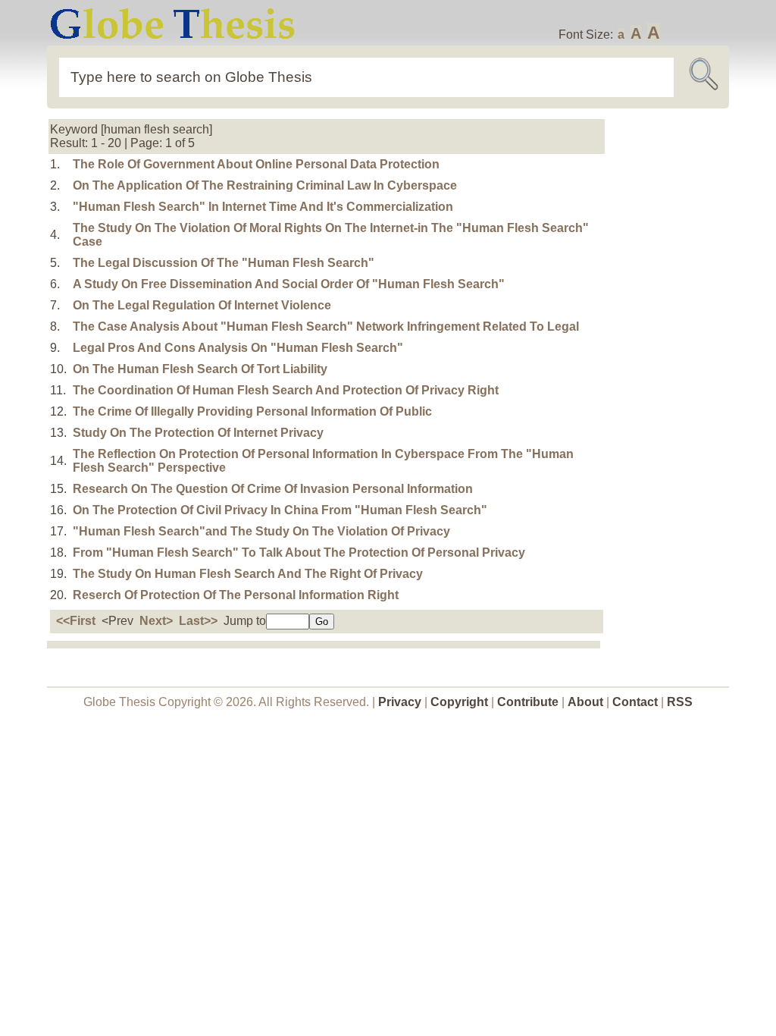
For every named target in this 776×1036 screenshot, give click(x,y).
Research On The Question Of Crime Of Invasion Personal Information (273, 488)
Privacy (399, 701)
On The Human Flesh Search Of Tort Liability (200, 369)
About (585, 701)
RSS (680, 701)
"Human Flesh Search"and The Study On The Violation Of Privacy (261, 531)
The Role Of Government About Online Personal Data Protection (256, 164)
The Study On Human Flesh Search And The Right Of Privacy (248, 573)
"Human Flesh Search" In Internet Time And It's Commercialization (263, 206)
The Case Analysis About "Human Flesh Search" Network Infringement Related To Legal (326, 326)
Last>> (198, 620)
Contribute (528, 701)
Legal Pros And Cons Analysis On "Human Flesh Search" (238, 347)
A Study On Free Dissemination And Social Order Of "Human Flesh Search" (289, 284)
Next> (156, 620)
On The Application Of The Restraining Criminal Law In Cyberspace (265, 185)
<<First (75, 620)
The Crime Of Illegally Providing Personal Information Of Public (252, 411)
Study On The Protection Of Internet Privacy (198, 432)
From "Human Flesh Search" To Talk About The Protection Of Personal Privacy (299, 552)
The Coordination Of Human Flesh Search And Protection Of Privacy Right (286, 390)
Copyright (459, 701)
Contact (636, 701)
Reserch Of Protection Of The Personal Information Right (236, 595)
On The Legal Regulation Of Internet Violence (202, 305)
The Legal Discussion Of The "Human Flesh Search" (223, 262)
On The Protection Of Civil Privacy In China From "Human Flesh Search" (280, 510)
